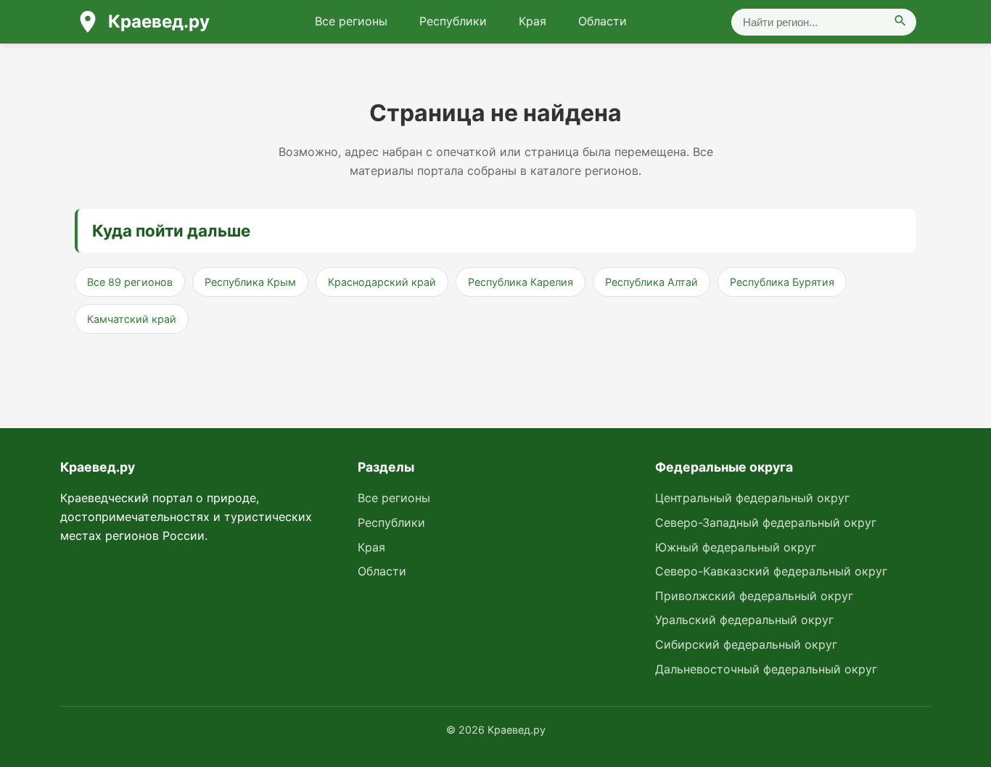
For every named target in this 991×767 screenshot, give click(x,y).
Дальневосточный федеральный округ (766, 669)
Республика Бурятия (782, 282)
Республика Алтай (651, 282)
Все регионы (351, 21)
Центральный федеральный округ (752, 498)
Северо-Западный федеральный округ (765, 522)
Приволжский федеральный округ (754, 595)
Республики (453, 21)
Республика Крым (250, 282)
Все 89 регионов (130, 282)
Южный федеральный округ (735, 547)
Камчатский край (131, 319)
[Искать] (900, 22)
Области (602, 21)
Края (532, 21)
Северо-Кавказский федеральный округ (771, 571)
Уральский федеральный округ (744, 619)
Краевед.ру (159, 21)
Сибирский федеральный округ (746, 644)
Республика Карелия (520, 282)
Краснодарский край (382, 282)
